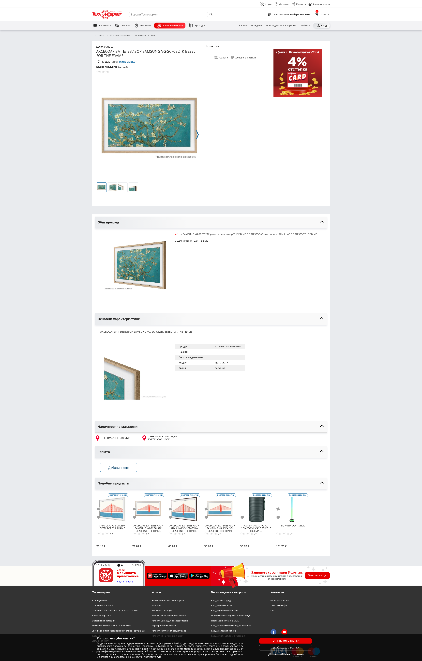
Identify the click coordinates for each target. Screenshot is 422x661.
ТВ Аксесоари (140, 35)
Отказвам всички (288, 647)
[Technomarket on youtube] (284, 632)
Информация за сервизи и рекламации (231, 615)
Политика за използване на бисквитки (111, 625)
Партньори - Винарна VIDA (225, 621)
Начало (101, 35)
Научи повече (125, 581)
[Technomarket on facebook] (273, 632)
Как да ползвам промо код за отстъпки (231, 625)
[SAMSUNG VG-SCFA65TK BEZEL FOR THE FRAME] (148, 508)
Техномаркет (128, 61)
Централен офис (279, 605)
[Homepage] (107, 14)
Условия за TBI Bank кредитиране (169, 615)
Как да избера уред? (221, 600)
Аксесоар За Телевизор (228, 346)
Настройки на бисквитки (288, 654)
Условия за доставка (102, 605)
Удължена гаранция (162, 610)
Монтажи (156, 605)
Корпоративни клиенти (164, 625)
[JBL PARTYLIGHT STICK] (292, 508)
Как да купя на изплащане (224, 610)
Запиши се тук (317, 575)
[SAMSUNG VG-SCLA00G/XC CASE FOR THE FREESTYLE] (256, 508)
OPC (273, 610)
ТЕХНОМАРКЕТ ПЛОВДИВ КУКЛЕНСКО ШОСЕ (162, 438)
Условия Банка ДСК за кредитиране (170, 621)
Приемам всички (288, 641)
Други (153, 35)
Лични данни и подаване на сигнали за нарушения (118, 631)
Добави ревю (118, 467)
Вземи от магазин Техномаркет (168, 600)
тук (159, 656)
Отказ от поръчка (101, 615)
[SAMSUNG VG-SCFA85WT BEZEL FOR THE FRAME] (112, 508)
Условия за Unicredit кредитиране (169, 631)
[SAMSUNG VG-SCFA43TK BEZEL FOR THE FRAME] (220, 508)
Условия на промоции (103, 621)
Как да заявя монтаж (221, 605)
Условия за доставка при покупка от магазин (115, 610)
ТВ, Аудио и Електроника (120, 35)
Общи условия (99, 600)
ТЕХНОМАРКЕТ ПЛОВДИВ (116, 438)
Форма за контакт (280, 600)
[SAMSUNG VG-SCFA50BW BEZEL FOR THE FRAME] (184, 508)
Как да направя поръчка (223, 631)
